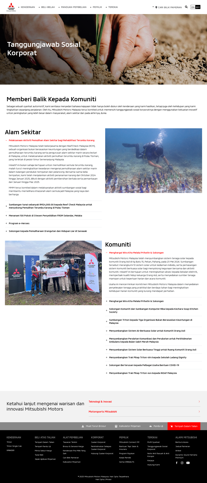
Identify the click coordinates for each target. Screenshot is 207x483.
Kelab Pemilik (125, 457)
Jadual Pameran (182, 446)
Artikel (178, 450)
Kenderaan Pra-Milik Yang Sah (74, 452)
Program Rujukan (126, 453)
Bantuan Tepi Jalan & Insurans (128, 447)
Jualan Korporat (98, 442)
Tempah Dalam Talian (44, 442)
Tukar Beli (39, 455)
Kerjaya (150, 460)
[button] (186, 7)
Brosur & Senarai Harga (73, 446)
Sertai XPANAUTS (126, 462)
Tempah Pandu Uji (43, 446)
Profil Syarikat (153, 442)
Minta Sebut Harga (43, 450)
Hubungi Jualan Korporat (102, 453)
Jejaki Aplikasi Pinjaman (45, 459)
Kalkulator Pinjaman (72, 462)
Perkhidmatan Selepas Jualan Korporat (101, 447)
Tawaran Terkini (70, 442)
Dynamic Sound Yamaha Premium (186, 456)
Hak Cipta (100, 479)
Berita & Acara (181, 442)
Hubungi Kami (153, 465)
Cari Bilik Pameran (71, 457)
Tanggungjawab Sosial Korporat (157, 447)
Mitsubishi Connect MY (129, 442)
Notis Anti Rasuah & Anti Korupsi (158, 454)
